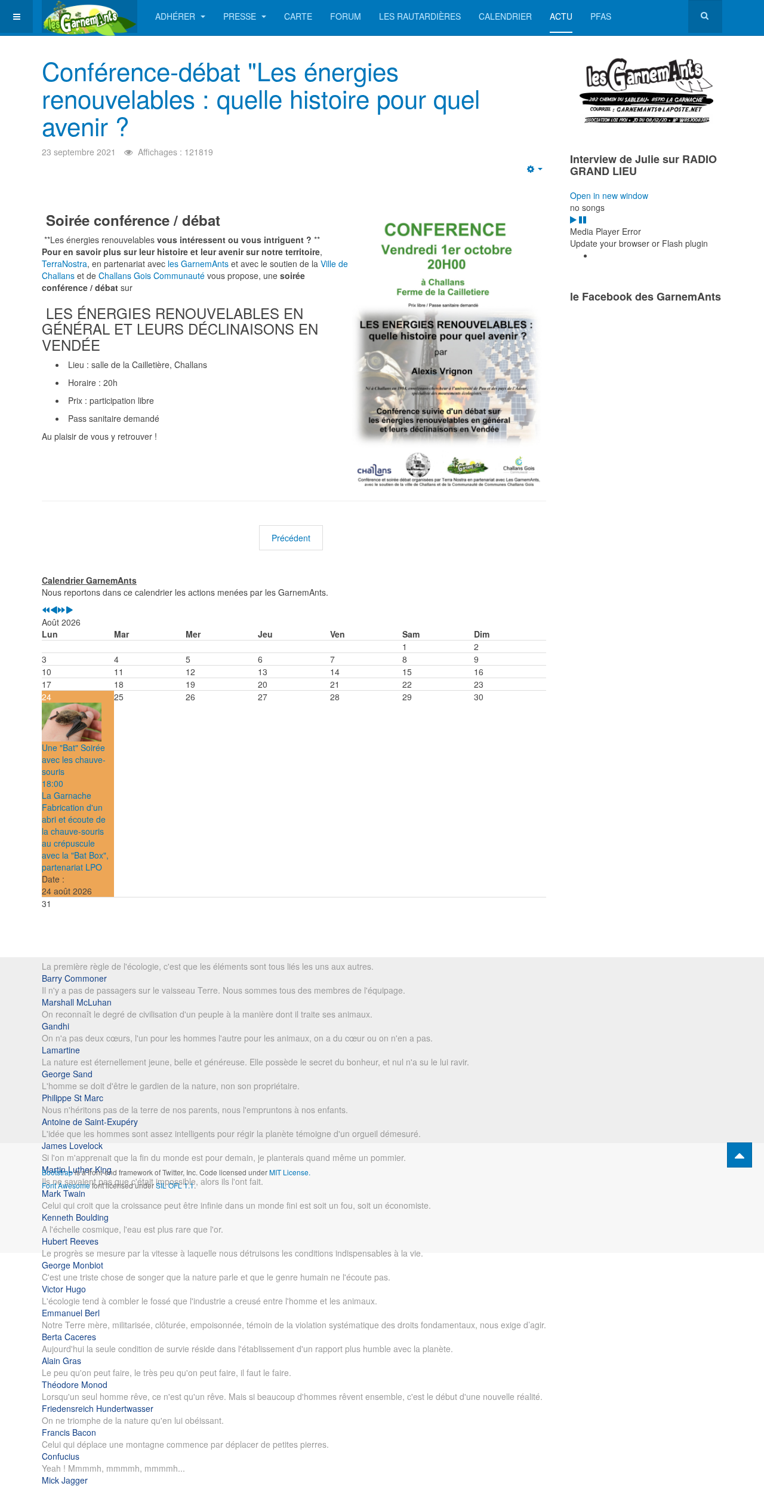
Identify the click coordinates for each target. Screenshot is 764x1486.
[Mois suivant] (69, 610)
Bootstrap (57, 1172)
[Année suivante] (61, 610)
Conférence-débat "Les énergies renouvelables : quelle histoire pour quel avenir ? (261, 98)
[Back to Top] (739, 1155)
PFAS (600, 16)
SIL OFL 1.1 (175, 1185)
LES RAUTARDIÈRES (420, 16)
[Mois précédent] (53, 610)
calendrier (505, 16)
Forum (345, 16)
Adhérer (176, 16)
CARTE (298, 16)
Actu (561, 16)
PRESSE (240, 16)
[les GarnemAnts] (89, 16)
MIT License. (289, 1172)
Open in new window (609, 195)
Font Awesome (66, 1185)
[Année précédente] (46, 610)
